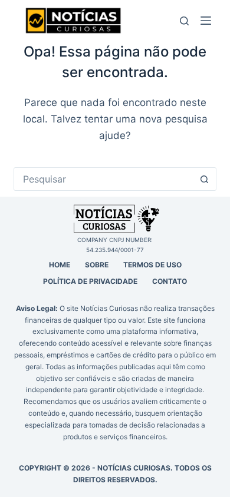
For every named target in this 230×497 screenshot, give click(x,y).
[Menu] (208, 20)
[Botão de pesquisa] (204, 179)
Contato (169, 281)
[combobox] (103, 179)
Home (59, 264)
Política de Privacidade (90, 281)
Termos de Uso (152, 264)
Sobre (97, 264)
